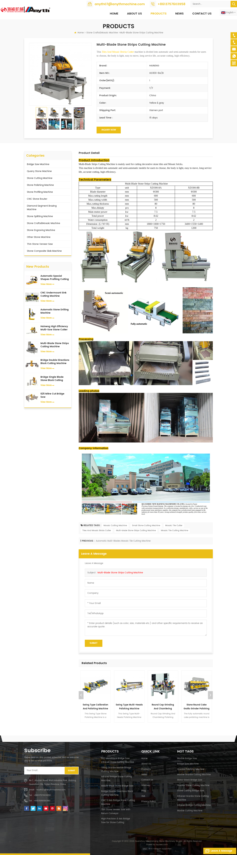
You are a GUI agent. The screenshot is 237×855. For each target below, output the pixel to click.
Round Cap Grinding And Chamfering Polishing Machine (129, 707)
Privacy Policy (148, 801)
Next (210, 695)
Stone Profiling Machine (40, 192)
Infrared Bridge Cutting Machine (194, 805)
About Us (134, 13)
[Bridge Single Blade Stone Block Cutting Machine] (32, 381)
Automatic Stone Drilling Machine (54, 311)
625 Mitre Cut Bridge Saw (52, 395)
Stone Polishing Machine (40, 185)
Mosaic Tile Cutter (173, 525)
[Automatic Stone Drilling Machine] (32, 314)
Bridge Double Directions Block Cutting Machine (54, 362)
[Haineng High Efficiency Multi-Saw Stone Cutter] (32, 331)
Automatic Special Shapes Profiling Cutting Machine (54, 277)
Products (159, 13)
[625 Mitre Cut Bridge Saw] (32, 398)
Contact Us (202, 13)
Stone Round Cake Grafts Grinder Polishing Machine (163, 707)
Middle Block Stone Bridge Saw (117, 786)
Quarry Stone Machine (39, 171)
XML (143, 796)
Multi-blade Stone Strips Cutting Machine (136, 530)
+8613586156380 (42, 800)
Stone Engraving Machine (41, 230)
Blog (143, 790)
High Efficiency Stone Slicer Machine (196, 706)
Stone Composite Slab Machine (44, 251)
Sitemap (145, 785)
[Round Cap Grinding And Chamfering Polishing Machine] (129, 685)
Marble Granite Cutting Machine (194, 774)
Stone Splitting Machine (40, 216)
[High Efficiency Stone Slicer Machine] (197, 685)
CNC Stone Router (37, 199)
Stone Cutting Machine (39, 178)
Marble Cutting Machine (189, 810)
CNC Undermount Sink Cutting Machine (53, 294)
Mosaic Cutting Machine (115, 525)
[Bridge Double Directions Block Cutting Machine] (32, 364)
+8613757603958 (171, 4)
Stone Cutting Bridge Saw (190, 790)
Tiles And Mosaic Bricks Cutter (96, 530)
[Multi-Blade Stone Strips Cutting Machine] (32, 347)
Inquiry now (108, 130)
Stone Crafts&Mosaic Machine (102, 32)
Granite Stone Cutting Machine (193, 785)
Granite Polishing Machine (190, 769)
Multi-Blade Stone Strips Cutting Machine (120, 572)
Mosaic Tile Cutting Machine (174, 530)
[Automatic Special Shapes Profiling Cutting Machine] (32, 280)
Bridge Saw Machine (38, 164)
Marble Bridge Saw (187, 758)
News (179, 13)
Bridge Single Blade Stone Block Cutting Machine (52, 378)
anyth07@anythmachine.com (120, 4)
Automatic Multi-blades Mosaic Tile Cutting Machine (123, 541)
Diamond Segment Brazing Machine (42, 207)
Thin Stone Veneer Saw (40, 244)
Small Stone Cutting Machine (146, 525)
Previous (81, 695)
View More (46, 284)
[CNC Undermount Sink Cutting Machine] (32, 297)
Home (114, 13)
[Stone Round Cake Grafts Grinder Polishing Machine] (163, 685)
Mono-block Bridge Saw (189, 780)
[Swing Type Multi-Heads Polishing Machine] (95, 685)
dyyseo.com (162, 844)
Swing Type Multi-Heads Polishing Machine (95, 706)
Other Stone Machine (38, 237)
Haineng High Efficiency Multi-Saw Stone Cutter (54, 328)
